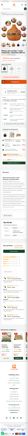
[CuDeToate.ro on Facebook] (10, 418)
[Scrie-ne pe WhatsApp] (2, 433)
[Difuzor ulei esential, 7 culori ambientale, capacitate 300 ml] (14, 29)
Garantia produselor (14, 396)
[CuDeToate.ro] (14, 4)
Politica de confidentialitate (14, 382)
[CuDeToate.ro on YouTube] (21, 418)
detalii (11, 112)
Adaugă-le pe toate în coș (13, 163)
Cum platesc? (14, 391)
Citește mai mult (7, 215)
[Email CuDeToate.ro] (6, 418)
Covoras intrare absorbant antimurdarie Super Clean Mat (18, 346)
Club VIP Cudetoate (14, 398)
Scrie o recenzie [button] (14, 251)
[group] (14, 29)
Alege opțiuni (6, 358)
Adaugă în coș (18, 358)
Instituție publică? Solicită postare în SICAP (15, 123)
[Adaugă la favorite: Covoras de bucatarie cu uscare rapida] (9, 334)
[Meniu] (1, 4)
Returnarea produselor (14, 380)
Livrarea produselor (14, 394)
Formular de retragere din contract (14, 401)
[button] (4, 54)
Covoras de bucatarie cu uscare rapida (5, 346)
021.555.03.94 (14, 412)
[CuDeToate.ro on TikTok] (17, 418)
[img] (10, 277)
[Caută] (25, 8)
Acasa (2, 13)
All (5, 13)
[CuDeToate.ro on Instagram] (14, 418)
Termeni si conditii (14, 378)
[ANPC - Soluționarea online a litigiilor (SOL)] (11, 429)
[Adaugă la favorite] (25, 86)
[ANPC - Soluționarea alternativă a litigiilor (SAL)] (21, 429)
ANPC (14, 385)
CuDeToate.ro (10, 425)
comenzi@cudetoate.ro (14, 410)
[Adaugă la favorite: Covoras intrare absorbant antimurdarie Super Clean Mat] (21, 334)
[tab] (3, 45)
